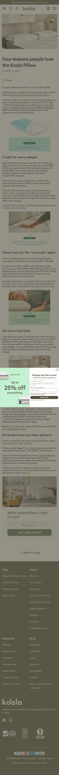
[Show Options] (57, 390)
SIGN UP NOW (44, 397)
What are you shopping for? (37, 387)
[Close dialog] (57, 369)
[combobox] (43, 390)
